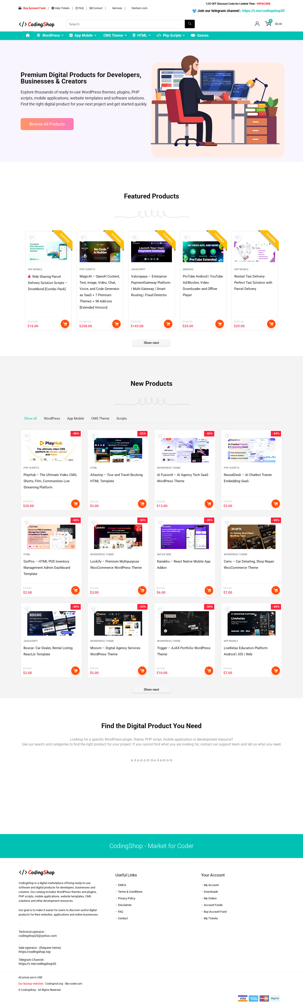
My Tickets (211, 918)
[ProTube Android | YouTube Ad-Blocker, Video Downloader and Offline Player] (203, 252)
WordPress (50, 35)
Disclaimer (125, 905)
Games (202, 35)
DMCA (122, 885)
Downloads (211, 891)
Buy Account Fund (215, 911)
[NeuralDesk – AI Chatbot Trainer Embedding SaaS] (251, 450)
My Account (211, 885)
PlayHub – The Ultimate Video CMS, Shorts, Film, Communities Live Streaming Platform (50, 481)
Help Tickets (61, 8)
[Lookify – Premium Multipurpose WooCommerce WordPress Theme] (118, 537)
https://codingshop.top (35, 951)
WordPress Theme (169, 467)
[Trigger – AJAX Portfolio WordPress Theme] (185, 623)
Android (188, 269)
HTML (141, 35)
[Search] (190, 24)
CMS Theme (113, 35)
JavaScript (138, 269)
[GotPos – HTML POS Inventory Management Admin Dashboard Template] (51, 537)
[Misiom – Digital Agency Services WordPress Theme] (118, 623)
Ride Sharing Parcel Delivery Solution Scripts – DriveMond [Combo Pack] (47, 283)
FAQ (81, 8)
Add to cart (65, 324)
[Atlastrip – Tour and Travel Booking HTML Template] (118, 450)
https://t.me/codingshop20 (263, 11)
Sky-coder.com (73, 983)
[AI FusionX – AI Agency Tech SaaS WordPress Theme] (185, 450)
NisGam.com (139, 8)
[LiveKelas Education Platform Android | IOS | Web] (251, 623)
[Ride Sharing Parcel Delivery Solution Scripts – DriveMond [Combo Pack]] (48, 252)
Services (117, 8)
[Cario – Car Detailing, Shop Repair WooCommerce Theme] (251, 537)
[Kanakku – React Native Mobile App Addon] (185, 537)
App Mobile (83, 35)
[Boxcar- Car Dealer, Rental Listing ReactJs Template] (51, 623)
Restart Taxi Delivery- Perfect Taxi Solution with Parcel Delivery (253, 282)
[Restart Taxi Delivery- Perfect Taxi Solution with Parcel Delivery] (254, 252)
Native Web (164, 554)
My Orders (210, 898)
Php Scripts (171, 35)
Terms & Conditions (130, 891)
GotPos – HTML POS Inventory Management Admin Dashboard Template (47, 567)
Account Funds (213, 905)
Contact (97, 8)
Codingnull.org (54, 983)
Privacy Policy (126, 898)
